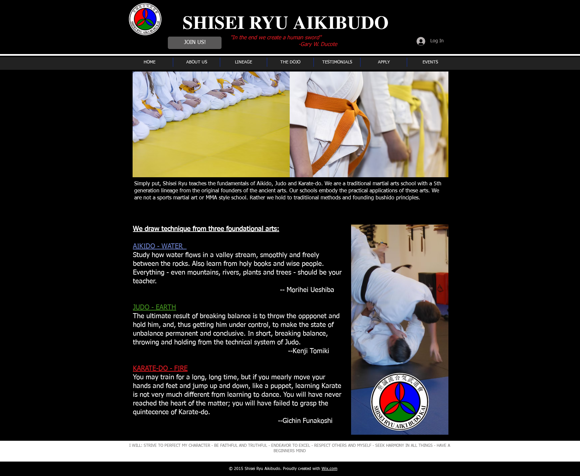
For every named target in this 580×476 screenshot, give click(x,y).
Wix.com (329, 469)
